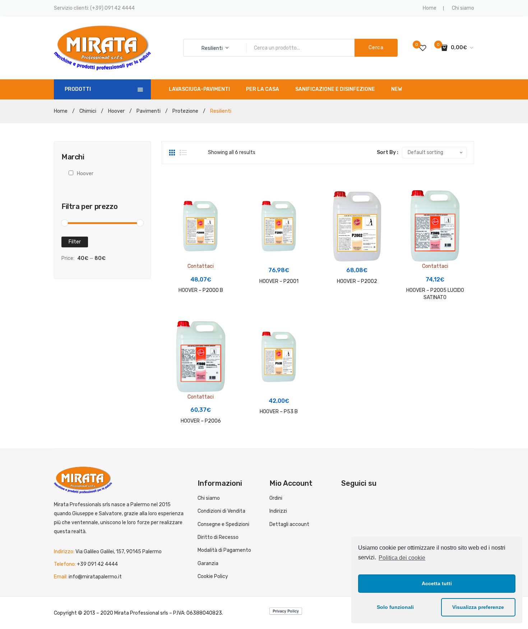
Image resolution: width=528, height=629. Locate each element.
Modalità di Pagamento (224, 550)
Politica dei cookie (402, 558)
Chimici (87, 111)
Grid (172, 152)
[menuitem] (199, 89)
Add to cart (281, 254)
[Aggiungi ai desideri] (177, 199)
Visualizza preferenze (478, 607)
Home (429, 8)
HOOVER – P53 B (279, 412)
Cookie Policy (213, 576)
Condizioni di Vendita (221, 511)
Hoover (116, 111)
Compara (177, 212)
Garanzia (208, 563)
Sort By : (387, 152)
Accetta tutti (437, 583)
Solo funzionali (395, 607)
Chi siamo (463, 8)
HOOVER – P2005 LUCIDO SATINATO (435, 293)
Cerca (376, 48)
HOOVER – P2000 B (201, 290)
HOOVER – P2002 (357, 281)
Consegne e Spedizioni (223, 524)
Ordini (275, 498)
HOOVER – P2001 (278, 281)
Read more (203, 263)
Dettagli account (289, 524)
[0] (422, 48)
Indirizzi (278, 511)
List (183, 152)
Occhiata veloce (177, 226)
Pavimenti (148, 111)
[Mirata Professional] (102, 48)
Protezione (185, 111)
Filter (75, 242)
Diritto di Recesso (218, 537)
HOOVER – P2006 (201, 421)
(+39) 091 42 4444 (112, 8)
